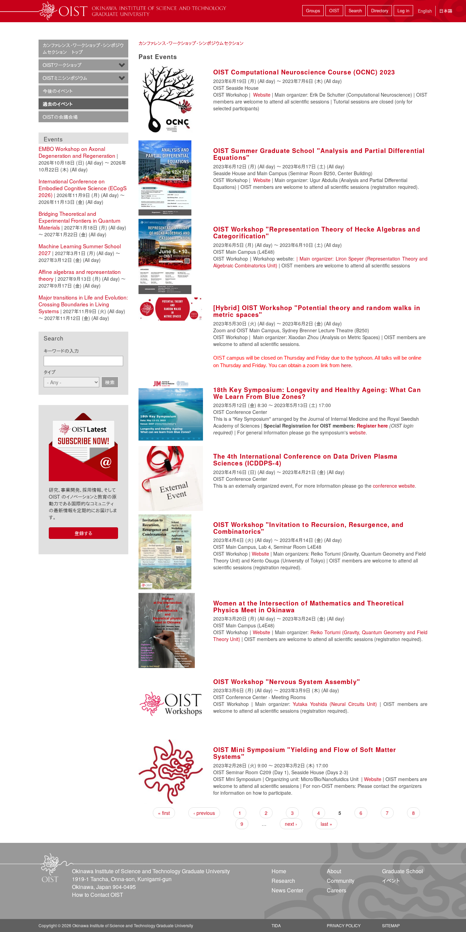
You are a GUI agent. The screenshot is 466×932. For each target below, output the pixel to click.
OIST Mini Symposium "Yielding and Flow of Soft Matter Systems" (304, 753)
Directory (379, 11)
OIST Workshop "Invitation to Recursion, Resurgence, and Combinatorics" (308, 528)
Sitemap (391, 925)
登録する (83, 533)
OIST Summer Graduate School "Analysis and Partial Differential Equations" (319, 154)
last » (326, 823)
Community (340, 881)
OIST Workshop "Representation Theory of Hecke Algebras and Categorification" (316, 232)
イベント (391, 881)
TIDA (276, 925)
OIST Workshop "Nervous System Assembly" (286, 681)
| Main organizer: (316, 258)
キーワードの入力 (61, 350)
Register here (372, 425)
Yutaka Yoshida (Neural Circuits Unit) (335, 703)
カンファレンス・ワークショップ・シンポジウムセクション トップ (83, 48)
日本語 (445, 11)
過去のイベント (58, 103)
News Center (287, 890)
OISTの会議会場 (60, 116)
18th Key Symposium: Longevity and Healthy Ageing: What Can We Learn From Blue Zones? (317, 393)
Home (279, 871)
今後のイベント (58, 90)
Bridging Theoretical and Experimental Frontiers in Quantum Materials (79, 220)
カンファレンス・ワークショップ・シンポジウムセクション (191, 43)
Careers (336, 890)
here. (347, 365)
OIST (334, 11)
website (357, 432)
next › (291, 823)
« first (164, 812)
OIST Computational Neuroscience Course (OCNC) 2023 (304, 72)
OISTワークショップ (62, 64)
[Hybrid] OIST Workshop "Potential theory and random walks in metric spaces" (316, 311)
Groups (313, 11)
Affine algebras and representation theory (80, 275)
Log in (403, 11)
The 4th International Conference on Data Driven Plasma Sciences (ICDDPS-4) (305, 460)
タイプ (50, 371)
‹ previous (204, 812)
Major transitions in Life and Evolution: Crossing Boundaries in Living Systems (83, 304)
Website (262, 94)
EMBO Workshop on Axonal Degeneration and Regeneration (77, 152)
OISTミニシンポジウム (65, 77)
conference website (394, 485)
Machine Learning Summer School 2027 (80, 249)
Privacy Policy (344, 925)
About (334, 871)
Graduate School (402, 871)
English (425, 11)
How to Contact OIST (97, 895)
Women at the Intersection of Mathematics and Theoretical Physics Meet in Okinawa (308, 606)
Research (283, 881)
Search (355, 11)
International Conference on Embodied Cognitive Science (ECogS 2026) (83, 187)
